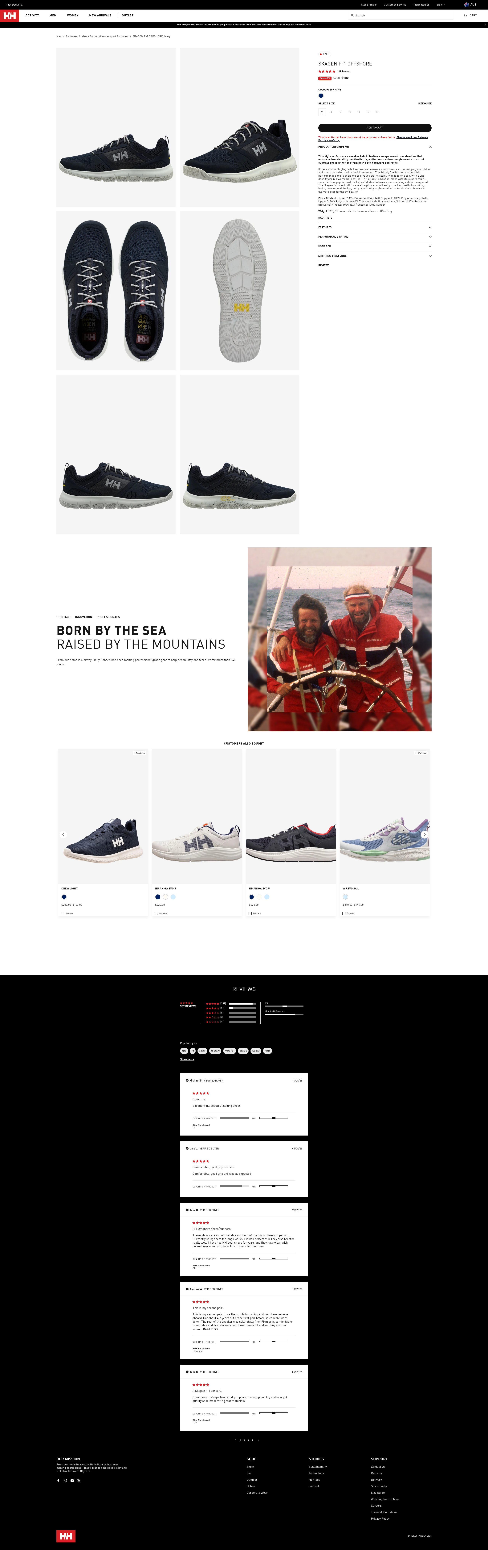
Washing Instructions (385, 1499)
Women (73, 15)
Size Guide (378, 1492)
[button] (231, 1004)
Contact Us (378, 1466)
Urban (251, 1486)
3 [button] (244, 1440)
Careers (376, 1505)
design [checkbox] (243, 1050)
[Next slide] (425, 834)
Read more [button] (210, 1329)
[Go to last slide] (63, 834)
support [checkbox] (215, 1050)
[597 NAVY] (321, 95)
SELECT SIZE (326, 103)
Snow (250, 1466)
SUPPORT (379, 1459)
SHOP (252, 1459)
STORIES (316, 1459)
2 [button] (240, 1440)
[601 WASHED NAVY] (173, 897)
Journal (314, 1486)
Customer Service (395, 4)
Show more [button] (187, 1059)
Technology (316, 1473)
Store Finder (369, 4)
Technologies (421, 4)
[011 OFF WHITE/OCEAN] (165, 897)
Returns (376, 1473)
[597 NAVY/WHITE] (64, 897)
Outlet (127, 15)
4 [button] (248, 1440)
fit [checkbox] (193, 1050)
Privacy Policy (380, 1518)
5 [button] (252, 1440)
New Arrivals (100, 15)
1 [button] (236, 1440)
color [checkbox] (202, 1050)
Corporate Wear (257, 1492)
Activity (32, 15)
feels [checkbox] (267, 1050)
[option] (322, 112)
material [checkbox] (229, 1050)
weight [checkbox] (255, 1050)
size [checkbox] (184, 1050)
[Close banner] (485, 24)
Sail (249, 1473)
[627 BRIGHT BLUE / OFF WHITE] (345, 897)
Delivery (376, 1479)
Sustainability (318, 1466)
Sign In (441, 4)
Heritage (314, 1479)
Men (53, 15)
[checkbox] (67, 913)
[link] (334, 71)
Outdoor (252, 1479)
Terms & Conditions (384, 1512)
